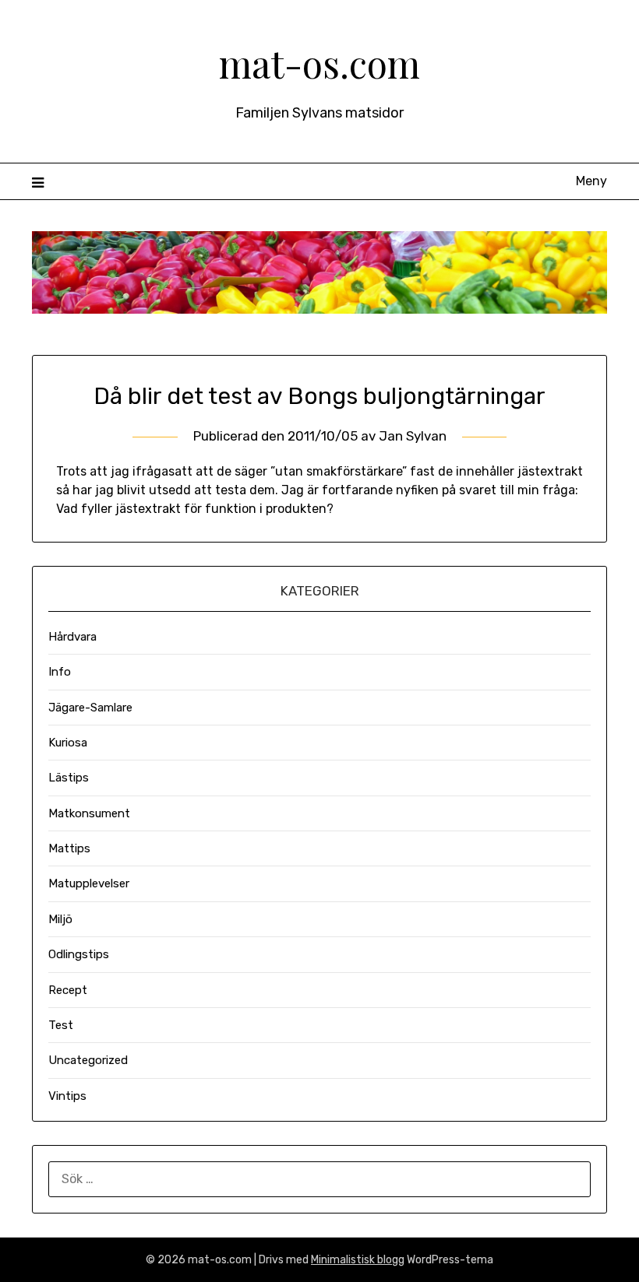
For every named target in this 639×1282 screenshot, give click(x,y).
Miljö (60, 919)
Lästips (68, 778)
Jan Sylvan (413, 436)
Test (60, 1025)
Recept (67, 990)
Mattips (69, 848)
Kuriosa (67, 743)
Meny (591, 181)
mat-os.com (319, 63)
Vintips (67, 1096)
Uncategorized (88, 1060)
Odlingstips (78, 954)
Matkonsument (89, 813)
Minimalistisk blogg (357, 1259)
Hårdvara (72, 637)
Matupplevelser (88, 883)
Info (59, 672)
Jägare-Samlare (90, 708)
